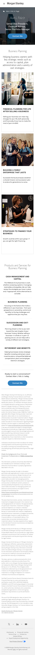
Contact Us (23, 634)
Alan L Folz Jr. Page (12, 11)
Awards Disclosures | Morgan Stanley (11, 611)
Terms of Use (12, 634)
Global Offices (17, 636)
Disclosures (10, 632)
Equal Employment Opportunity (18, 638)
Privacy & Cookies (22, 632)
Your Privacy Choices (16, 641)
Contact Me (17, 36)
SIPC (14, 649)
